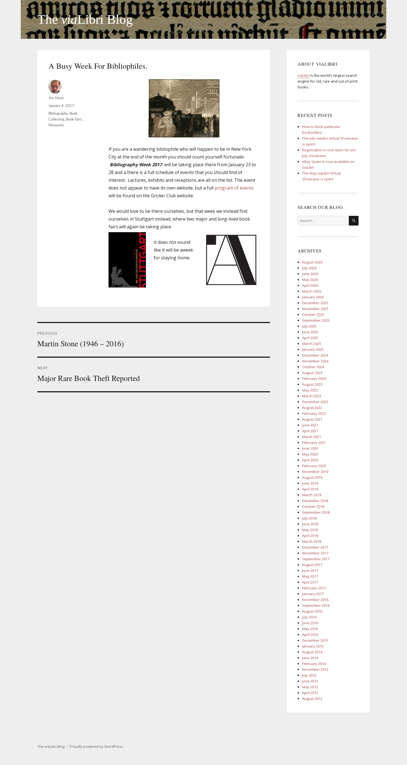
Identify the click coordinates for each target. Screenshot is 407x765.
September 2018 (315, 512)
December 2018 (315, 500)
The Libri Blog (85, 19)
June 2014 (310, 657)
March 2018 (311, 541)
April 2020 (310, 459)
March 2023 (311, 395)
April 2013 (310, 692)
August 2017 (312, 564)
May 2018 (310, 529)
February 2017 (314, 587)
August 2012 (312, 698)
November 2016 (315, 599)
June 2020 (310, 448)
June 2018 (310, 523)
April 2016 (310, 634)
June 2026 (310, 273)
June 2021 (310, 425)
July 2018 (309, 518)
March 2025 (311, 343)
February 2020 (314, 465)
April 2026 (310, 285)
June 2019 (310, 483)
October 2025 (313, 314)
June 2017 (310, 570)
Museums (56, 125)
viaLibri (304, 75)
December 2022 (315, 401)
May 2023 (310, 390)
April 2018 (310, 535)
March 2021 (311, 436)
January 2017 (313, 593)
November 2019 (315, 471)
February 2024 (314, 378)
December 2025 (315, 302)
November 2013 (315, 669)
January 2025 (313, 349)
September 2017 (315, 558)
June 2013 (310, 681)
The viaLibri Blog (51, 746)
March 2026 (311, 291)
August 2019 (312, 477)
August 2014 (312, 651)
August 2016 (312, 611)
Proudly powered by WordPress (96, 746)
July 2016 (309, 617)
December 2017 (315, 547)
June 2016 (310, 622)
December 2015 (315, 640)
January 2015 (313, 646)
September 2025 (315, 320)
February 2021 (314, 442)
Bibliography (58, 114)
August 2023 (312, 384)
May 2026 (310, 279)
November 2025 (315, 308)
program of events (234, 188)
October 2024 (313, 366)
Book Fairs (74, 119)
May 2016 (310, 628)
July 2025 (309, 326)
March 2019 (311, 494)
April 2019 (310, 489)
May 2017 (310, 576)
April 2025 (310, 337)
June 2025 (310, 331)
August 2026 (312, 262)
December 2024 (315, 355)
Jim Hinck (56, 98)
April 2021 (310, 430)
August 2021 (312, 419)
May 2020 (310, 454)
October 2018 (313, 506)
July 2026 (309, 267)
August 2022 (312, 407)
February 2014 (314, 663)
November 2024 (315, 361)
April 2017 (310, 582)
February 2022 (314, 413)
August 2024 (312, 372)
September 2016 (315, 605)
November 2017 (315, 553)
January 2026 (313, 297)
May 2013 (310, 686)
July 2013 (309, 675)
